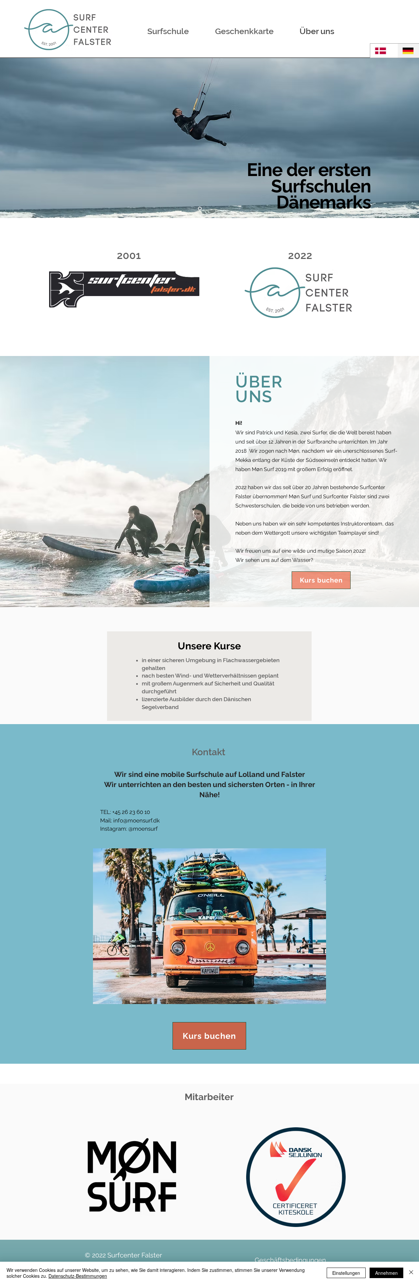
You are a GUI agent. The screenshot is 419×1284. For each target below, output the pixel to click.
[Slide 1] (200, 208)
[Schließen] (411, 1273)
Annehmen (386, 1273)
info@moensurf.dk (136, 820)
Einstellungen (346, 1273)
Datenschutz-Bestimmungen (77, 1276)
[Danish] (383, 51)
